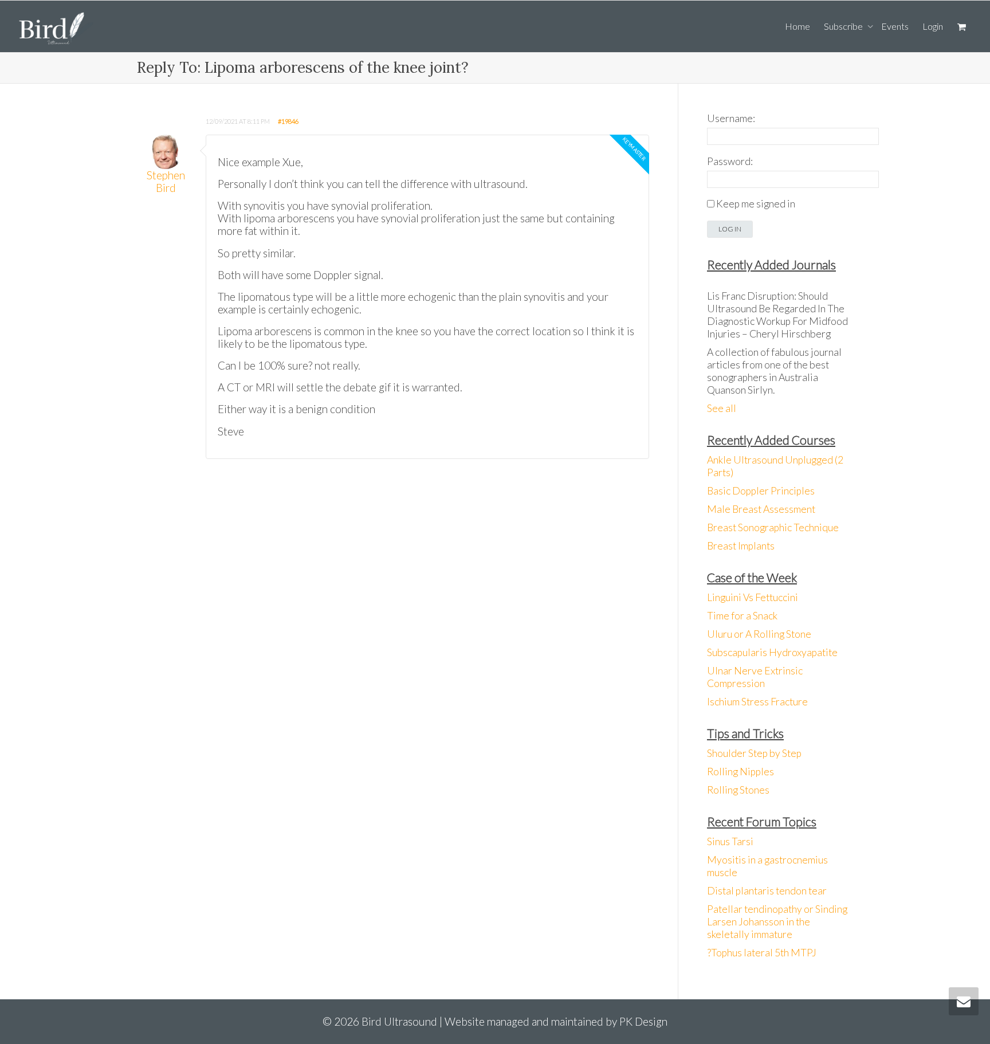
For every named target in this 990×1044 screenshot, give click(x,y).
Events (895, 26)
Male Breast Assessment (761, 509)
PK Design (643, 1021)
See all (721, 408)
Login (932, 26)
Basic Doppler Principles (761, 491)
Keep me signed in (755, 204)
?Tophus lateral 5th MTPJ (761, 953)
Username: (731, 118)
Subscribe (844, 26)
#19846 (288, 121)
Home (797, 26)
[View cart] (961, 26)
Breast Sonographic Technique (773, 527)
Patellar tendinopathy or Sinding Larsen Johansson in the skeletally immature (777, 921)
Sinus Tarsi (730, 841)
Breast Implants (741, 546)
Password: (730, 161)
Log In (729, 229)
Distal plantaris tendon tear (767, 891)
